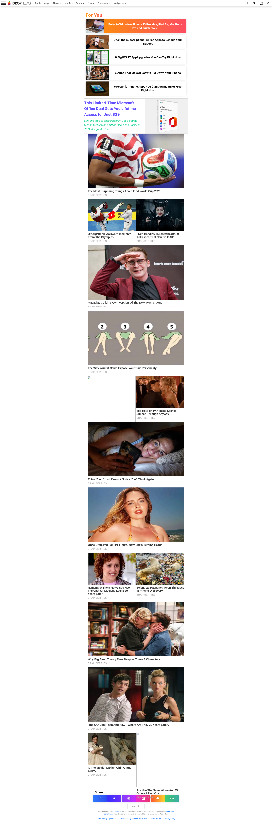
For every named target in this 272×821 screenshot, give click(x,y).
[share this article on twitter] (114, 798)
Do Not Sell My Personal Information (133, 819)
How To (67, 3)
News (56, 3)
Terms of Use (156, 819)
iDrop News (116, 812)
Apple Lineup (42, 3)
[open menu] (3, 3)
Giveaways (104, 3)
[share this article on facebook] (100, 798)
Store (91, 3)
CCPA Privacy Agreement (106, 819)
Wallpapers (120, 3)
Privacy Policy (170, 819)
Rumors (80, 3)
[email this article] (129, 798)
